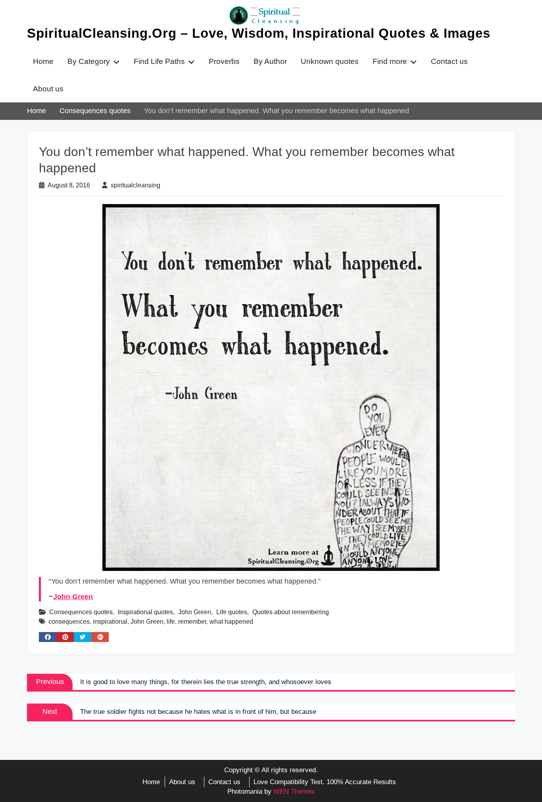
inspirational (110, 621)
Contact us (449, 61)
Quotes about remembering (290, 612)
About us (48, 89)
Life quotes (231, 612)
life (171, 621)
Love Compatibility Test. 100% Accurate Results (325, 782)
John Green (73, 597)
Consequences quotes (81, 612)
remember (192, 621)
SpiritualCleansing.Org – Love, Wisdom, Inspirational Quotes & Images (258, 33)
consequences (69, 621)
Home (43, 61)
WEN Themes (294, 791)
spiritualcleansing (135, 185)
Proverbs (224, 61)
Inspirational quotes (145, 612)
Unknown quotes (330, 61)
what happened (231, 621)
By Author (270, 61)
